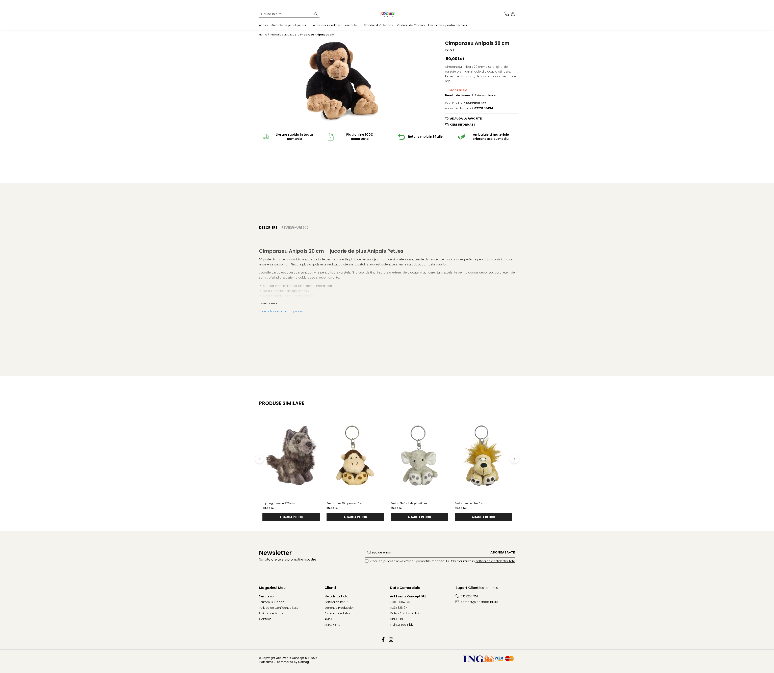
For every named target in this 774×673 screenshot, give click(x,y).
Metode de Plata (336, 596)
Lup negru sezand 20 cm (278, 503)
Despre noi (267, 596)
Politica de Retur (336, 602)
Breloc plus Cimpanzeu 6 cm (345, 503)
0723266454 (469, 596)
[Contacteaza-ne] (507, 14)
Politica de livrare (271, 613)
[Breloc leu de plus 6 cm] (483, 455)
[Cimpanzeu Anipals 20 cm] (342, 82)
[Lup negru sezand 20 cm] (291, 455)
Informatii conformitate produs (281, 311)
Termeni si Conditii (272, 602)
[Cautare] (315, 14)
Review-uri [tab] (294, 227)
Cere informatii (462, 125)
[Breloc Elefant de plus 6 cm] (419, 455)
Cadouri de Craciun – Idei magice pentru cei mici (432, 25)
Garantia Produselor (339, 608)
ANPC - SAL (332, 625)
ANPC (328, 619)
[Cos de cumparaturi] (513, 14)
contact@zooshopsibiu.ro (479, 602)
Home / (264, 34)
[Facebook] (383, 640)
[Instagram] (390, 640)
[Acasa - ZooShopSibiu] (387, 14)
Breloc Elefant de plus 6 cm (409, 503)
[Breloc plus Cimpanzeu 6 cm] (355, 455)
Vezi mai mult (269, 303)
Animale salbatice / (283, 34)
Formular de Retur (337, 613)
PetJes (449, 50)
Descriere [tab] (268, 227)
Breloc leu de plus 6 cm (470, 503)
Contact (265, 619)
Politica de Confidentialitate (495, 561)
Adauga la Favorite (466, 119)
